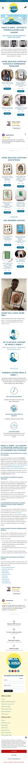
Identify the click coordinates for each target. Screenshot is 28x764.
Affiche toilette (5, 575)
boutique (11, 518)
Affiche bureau (5, 577)
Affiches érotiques (5, 572)
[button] (26, 737)
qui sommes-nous (16, 349)
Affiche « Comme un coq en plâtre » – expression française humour (20, 84)
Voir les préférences (14, 759)
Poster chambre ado (23, 43)
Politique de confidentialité (8, 762)
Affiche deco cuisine (6, 574)
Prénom (6, 680)
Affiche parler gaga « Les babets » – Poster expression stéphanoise (7, 178)
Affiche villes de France (6, 709)
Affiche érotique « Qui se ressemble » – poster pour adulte (21, 108)
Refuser (14, 755)
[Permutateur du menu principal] (2, 7)
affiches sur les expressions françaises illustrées (16, 468)
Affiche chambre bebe (6, 732)
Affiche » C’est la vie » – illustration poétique (7, 108)
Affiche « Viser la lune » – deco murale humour (7, 83)
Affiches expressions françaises (8, 567)
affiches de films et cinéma (14, 464)
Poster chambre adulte (14, 43)
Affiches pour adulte (5, 706)
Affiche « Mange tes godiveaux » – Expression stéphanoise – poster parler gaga (7, 205)
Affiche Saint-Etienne (6, 711)
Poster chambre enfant (5, 43)
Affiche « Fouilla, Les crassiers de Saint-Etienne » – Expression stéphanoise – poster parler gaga (20, 239)
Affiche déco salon (5, 579)
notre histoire (18, 512)
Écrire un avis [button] (17, 128)
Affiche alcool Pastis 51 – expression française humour (20, 260)
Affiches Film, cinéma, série (7, 569)
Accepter (14, 751)
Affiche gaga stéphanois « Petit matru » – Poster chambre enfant (20, 204)
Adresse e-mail (7, 685)
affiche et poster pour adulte (16, 466)
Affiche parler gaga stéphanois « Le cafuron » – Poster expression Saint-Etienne (21, 179)
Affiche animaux (5, 570)
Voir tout (3, 699)
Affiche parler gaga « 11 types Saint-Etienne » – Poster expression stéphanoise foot (8, 266)
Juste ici (7, 323)
